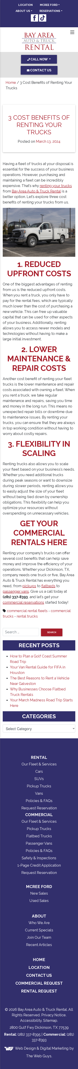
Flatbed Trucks (39, 836)
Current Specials (39, 930)
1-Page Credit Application (39, 865)
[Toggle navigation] (72, 32)
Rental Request (39, 991)
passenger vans (16, 591)
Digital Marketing (54, 1048)
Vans (39, 793)
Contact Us (39, 975)
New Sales (39, 893)
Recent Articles (39, 945)
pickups (29, 586)
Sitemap (50, 1020)
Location (25, 5)
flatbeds (48, 586)
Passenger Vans (39, 843)
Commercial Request (39, 983)
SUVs (39, 779)
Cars (39, 771)
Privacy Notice (53, 1015)
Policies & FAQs (39, 801)
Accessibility (31, 1020)
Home (11, 82)
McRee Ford (49, 5)
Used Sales (39, 900)
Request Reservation (39, 808)
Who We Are (39, 923)
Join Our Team (39, 937)
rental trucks (27, 616)
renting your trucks (56, 186)
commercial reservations (23, 602)
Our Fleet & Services (39, 764)
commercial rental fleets (27, 611)
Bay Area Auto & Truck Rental (36, 191)
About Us (23, 11)
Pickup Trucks (39, 786)
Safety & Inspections (39, 858)
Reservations (50, 11)
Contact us (40, 70)
